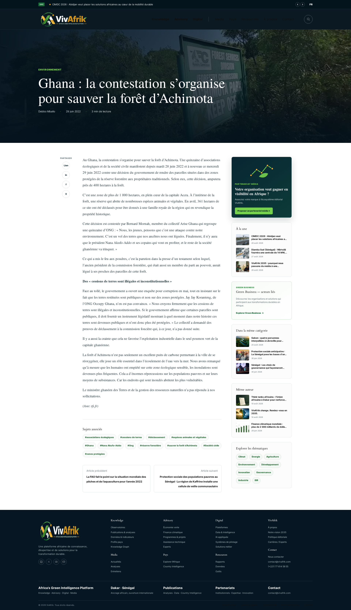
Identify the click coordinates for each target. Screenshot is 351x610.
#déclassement (156, 437)
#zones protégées (95, 454)
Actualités (116, 561)
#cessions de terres (131, 437)
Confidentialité (270, 605)
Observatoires (118, 527)
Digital (198, 19)
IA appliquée (222, 537)
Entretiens (116, 571)
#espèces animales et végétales (188, 437)
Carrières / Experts (277, 542)
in (66, 175)
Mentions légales (249, 605)
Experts (167, 546)
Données (220, 566)
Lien (66, 165)
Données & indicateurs (122, 537)
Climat (241, 456)
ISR (256, 480)
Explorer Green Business (250, 313)
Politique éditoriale (277, 537)
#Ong (131, 445)
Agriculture (272, 456)
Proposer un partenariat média (253, 211)
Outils (218, 571)
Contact (288, 19)
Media (219, 19)
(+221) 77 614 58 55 (278, 566)
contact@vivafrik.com (279, 561)
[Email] (64, 562)
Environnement (50, 69)
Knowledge (160, 19)
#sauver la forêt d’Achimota (182, 445)
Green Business (229, 605)
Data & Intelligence (225, 532)
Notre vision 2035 (277, 532)
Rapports (220, 561)
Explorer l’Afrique (171, 561)
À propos (270, 19)
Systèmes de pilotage (226, 542)
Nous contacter (276, 556)
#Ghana (89, 445)
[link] (41, 562)
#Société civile (211, 445)
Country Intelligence (173, 566)
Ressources (250, 19)
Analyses (115, 566)
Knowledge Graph (120, 546)
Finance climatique (173, 532)
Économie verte (171, 527)
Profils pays (117, 542)
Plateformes (222, 527)
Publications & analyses (123, 532)
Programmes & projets (174, 537)
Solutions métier (224, 546)
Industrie (243, 480)
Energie (256, 456)
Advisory (181, 19)
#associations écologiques (99, 437)
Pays (232, 19)
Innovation (244, 472)
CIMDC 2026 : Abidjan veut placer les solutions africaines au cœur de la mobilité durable (102, 4)
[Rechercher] (308, 19)
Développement (270, 464)
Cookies (309, 605)
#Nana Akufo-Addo (110, 445)
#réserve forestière (150, 445)
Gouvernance (263, 472)
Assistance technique (174, 542)
